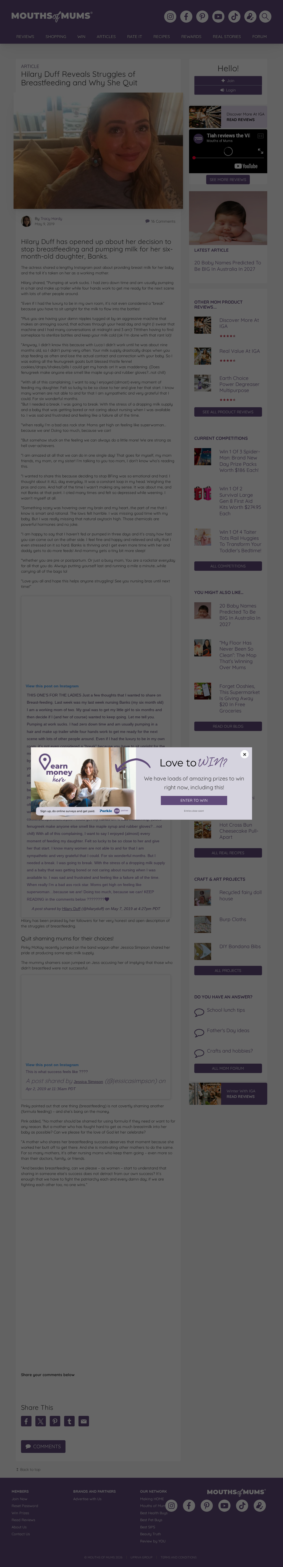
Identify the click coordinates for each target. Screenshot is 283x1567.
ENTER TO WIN (194, 800)
